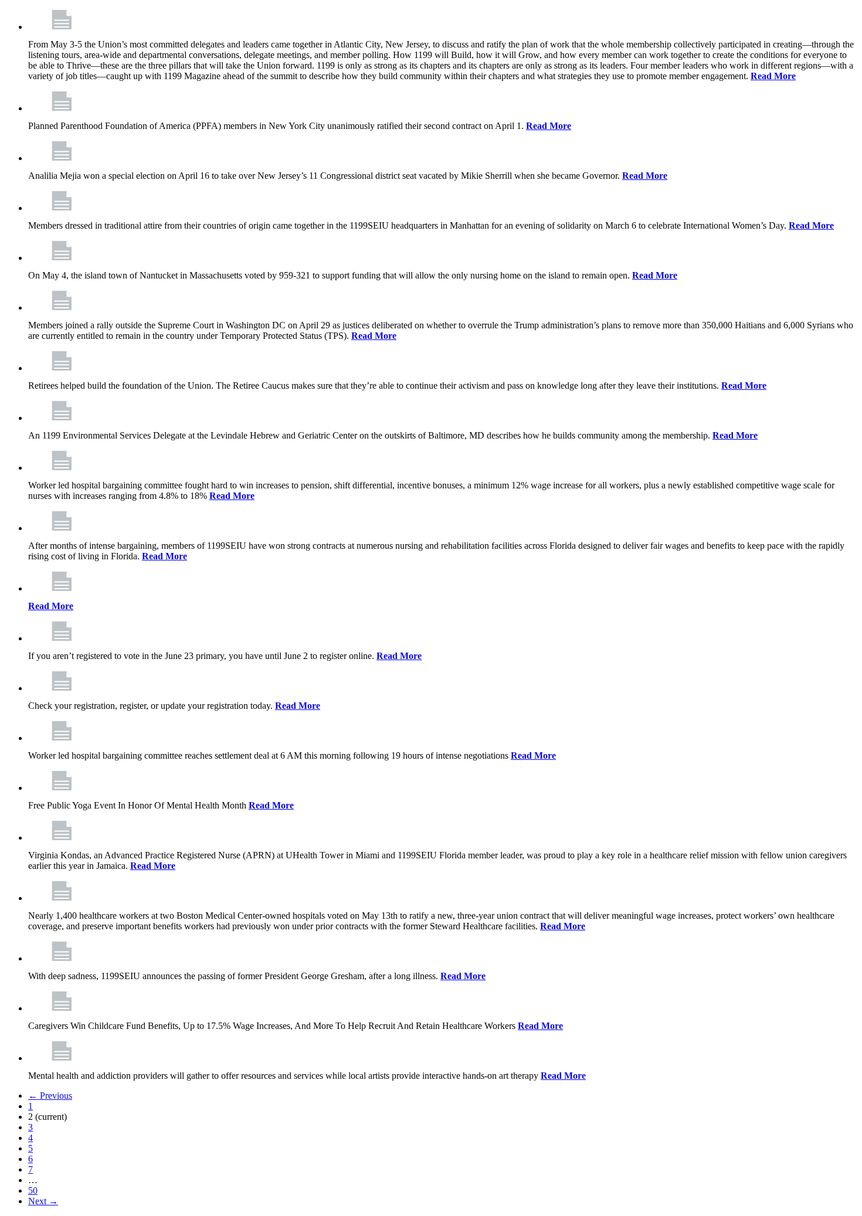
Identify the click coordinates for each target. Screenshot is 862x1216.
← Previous (50, 1095)
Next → (43, 1201)
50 (33, 1190)
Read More (773, 76)
